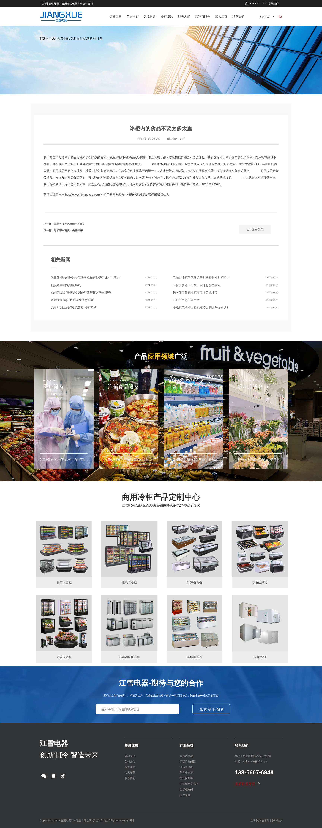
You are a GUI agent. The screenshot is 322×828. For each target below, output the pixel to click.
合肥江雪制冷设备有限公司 (76, 820)
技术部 (265, 820)
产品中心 (132, 16)
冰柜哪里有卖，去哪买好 (68, 230)
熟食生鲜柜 (186, 772)
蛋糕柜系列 (186, 789)
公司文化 (130, 761)
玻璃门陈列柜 (187, 761)
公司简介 (130, 755)
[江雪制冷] (61, 14)
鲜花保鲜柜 (186, 778)
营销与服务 (202, 16)
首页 (42, 38)
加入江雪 (221, 16)
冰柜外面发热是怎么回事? (69, 224)
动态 (52, 38)
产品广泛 (161, 356)
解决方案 (184, 16)
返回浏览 (257, 229)
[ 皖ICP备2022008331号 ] (119, 820)
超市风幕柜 (186, 755)
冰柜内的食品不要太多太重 (86, 38)
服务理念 (130, 767)
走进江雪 (115, 16)
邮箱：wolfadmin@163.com (251, 761)
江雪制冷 (255, 820)
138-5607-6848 (254, 772)
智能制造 (150, 16)
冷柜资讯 (167, 16)
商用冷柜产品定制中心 (161, 496)
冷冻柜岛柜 (186, 767)
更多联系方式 (245, 783)
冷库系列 (185, 795)
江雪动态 (63, 38)
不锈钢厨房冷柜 (189, 783)
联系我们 (238, 16)
